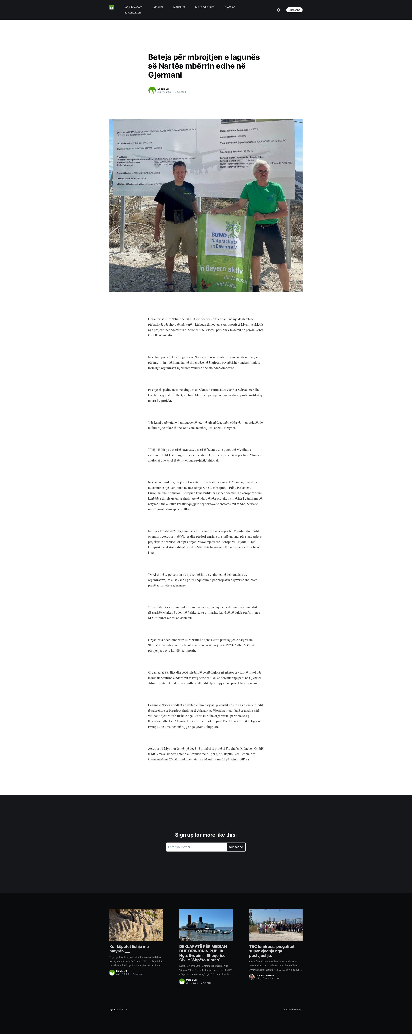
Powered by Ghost (293, 1009)
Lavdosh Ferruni (265, 975)
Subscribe (294, 9)
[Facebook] (278, 9)
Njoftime (230, 7)
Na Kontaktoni (132, 12)
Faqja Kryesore (133, 7)
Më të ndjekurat (204, 7)
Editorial (158, 7)
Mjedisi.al (163, 88)
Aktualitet (179, 7)
